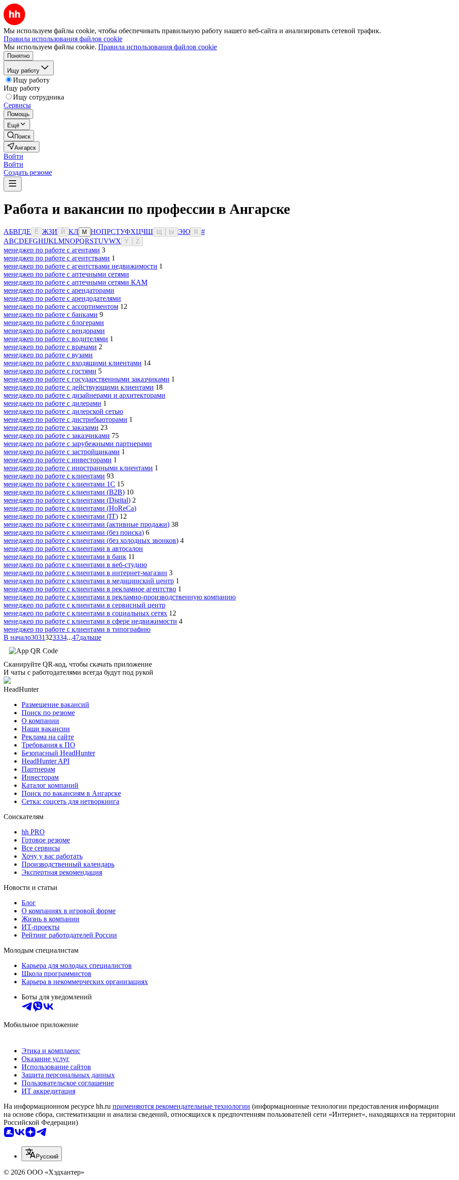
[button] (13, 156)
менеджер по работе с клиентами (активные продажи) (86, 524)
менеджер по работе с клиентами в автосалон (73, 548)
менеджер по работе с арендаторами (59, 290)
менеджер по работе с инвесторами (58, 460)
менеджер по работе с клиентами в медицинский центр (89, 581)
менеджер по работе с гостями (50, 371)
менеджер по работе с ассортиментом (61, 306)
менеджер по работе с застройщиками (62, 452)
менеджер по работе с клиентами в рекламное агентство (90, 589)
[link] (19, 135)
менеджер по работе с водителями (56, 339)
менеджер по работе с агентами (52, 250)
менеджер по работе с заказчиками (57, 435)
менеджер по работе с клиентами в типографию (77, 629)
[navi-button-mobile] (13, 184)
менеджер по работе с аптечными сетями (66, 274)
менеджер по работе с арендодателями (62, 298)
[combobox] (42, 1153)
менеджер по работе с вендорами (54, 330)
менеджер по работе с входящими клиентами (73, 363)
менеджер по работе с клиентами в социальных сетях (85, 613)
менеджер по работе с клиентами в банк (65, 556)
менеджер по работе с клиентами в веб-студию (75, 564)
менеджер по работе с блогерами (54, 322)
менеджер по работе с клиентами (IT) (61, 516)
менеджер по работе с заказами (51, 427)
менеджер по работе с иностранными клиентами (78, 468)
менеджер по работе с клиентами (54, 476)
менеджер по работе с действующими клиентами (79, 387)
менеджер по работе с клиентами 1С (59, 484)
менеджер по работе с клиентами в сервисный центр (84, 605)
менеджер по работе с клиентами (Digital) (67, 500)
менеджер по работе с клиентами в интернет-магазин (85, 573)
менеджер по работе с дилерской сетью (63, 411)
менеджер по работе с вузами (48, 355)
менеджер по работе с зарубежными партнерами (78, 443)
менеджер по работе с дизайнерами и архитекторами (84, 395)
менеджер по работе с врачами (50, 347)
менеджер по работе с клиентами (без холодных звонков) (91, 540)
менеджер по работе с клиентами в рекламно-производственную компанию (120, 597)
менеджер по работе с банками (51, 314)
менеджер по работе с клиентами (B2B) (64, 492)
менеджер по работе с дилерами (52, 403)
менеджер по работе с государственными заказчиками (86, 379)
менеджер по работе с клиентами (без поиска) (74, 532)
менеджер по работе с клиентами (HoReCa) (70, 508)
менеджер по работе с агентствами (57, 258)
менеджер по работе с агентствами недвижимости (80, 266)
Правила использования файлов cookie (157, 47)
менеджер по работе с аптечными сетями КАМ (75, 282)
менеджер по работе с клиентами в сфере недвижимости (90, 621)
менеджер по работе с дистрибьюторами (65, 419)
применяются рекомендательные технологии (181, 1106)
